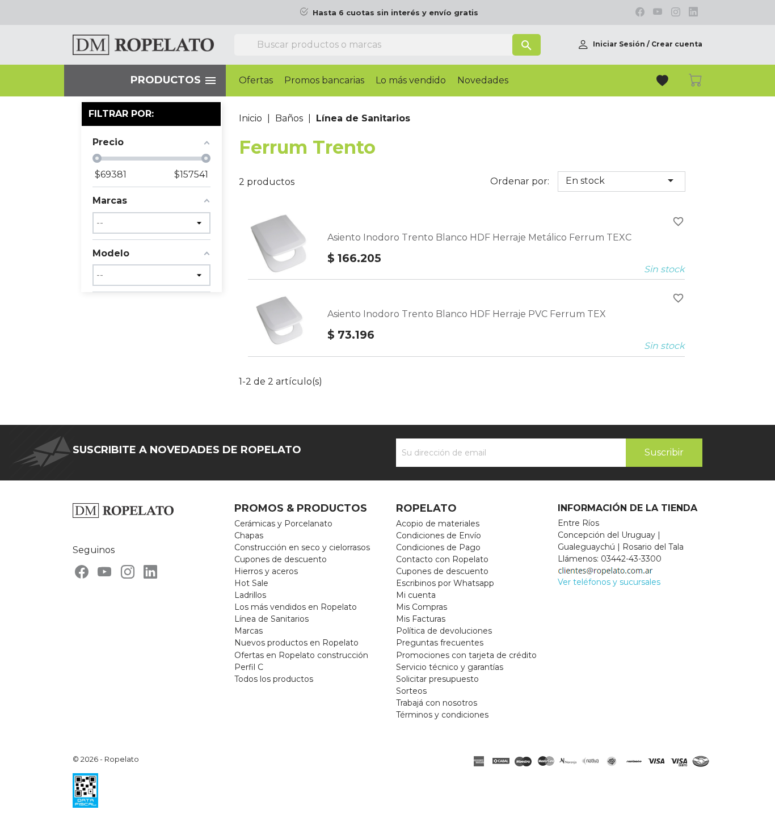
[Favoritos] (663, 82)
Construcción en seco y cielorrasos (302, 547)
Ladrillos (250, 595)
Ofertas (256, 80)
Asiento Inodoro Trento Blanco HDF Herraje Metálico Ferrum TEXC (479, 237)
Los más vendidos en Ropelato (295, 607)
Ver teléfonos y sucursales (609, 582)
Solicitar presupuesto (437, 679)
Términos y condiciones (442, 715)
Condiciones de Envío (438, 535)
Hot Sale (251, 583)
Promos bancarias (324, 80)
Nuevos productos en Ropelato (296, 643)
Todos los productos (273, 679)
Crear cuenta (676, 44)
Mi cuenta (416, 595)
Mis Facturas (420, 619)
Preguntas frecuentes (439, 643)
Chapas (248, 535)
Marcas (248, 631)
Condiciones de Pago (438, 547)
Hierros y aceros (266, 571)
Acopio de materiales (437, 523)
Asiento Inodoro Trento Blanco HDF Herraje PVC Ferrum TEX (466, 314)
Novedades (482, 80)
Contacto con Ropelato (442, 559)
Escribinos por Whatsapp (445, 583)
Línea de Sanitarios (271, 619)
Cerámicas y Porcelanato (283, 523)
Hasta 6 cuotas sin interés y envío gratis (395, 13)
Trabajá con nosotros (436, 703)
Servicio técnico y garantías (449, 667)
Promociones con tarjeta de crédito (466, 655)
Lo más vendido (411, 80)
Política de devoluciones (444, 631)
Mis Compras (421, 607)
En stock (621, 180)
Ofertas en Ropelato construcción (301, 655)
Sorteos (411, 691)
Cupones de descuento (280, 559)
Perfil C (248, 667)
